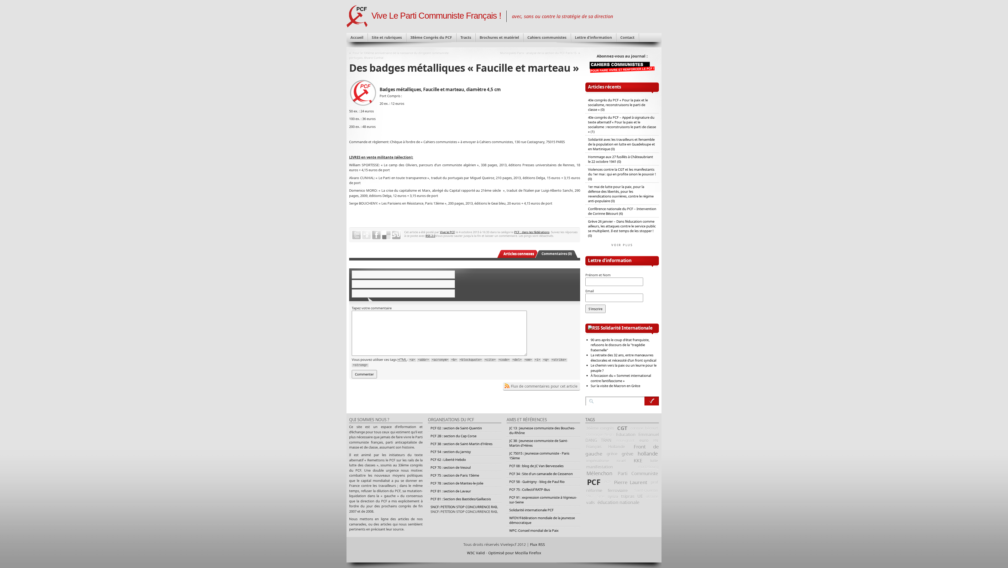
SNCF (590, 496)
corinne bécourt (644, 428)
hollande (648, 453)
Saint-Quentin (646, 490)
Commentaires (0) (557, 253)
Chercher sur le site (651, 401)
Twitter (356, 235)
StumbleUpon (396, 235)
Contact (627, 37)
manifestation (599, 467)
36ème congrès (600, 428)
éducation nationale (618, 502)
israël (621, 460)
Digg (366, 235)
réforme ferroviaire (607, 490)
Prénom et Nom (598, 275)
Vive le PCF (447, 232)
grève (627, 454)
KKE (638, 460)
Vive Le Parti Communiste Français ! (436, 15)
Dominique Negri (599, 434)
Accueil (356, 37)
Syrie (601, 496)
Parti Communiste (638, 473)
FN (655, 440)
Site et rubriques (387, 37)
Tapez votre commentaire (372, 308)
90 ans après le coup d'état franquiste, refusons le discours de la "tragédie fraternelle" (620, 344)
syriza (613, 496)
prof (654, 482)
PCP (607, 482)
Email (589, 291)
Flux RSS (537, 544)
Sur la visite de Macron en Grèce (615, 385)
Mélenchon (599, 473)
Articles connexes (518, 253)
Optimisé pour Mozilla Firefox (514, 552)
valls (590, 502)
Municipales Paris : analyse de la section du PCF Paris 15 (538, 53)
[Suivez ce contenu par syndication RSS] (594, 328)
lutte (654, 460)
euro (643, 440)
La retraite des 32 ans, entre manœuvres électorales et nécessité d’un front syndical (623, 358)
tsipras (627, 496)
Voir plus (622, 245)
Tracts (465, 37)
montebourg (648, 467)
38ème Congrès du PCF (431, 37)
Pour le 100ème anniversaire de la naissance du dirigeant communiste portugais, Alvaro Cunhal (399, 55)
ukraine (652, 496)
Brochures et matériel (499, 37)
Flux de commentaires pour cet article (544, 386)
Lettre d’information (593, 37)
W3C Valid (476, 552)
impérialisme (597, 460)
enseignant (625, 440)
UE (640, 496)
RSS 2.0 (430, 236)
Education (625, 434)
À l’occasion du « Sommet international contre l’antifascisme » (621, 378)
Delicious (386, 235)
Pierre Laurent (630, 482)
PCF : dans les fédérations (531, 232)
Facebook (376, 235)
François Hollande (605, 447)
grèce (612, 454)
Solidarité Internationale (627, 328)
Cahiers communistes (546, 37)
